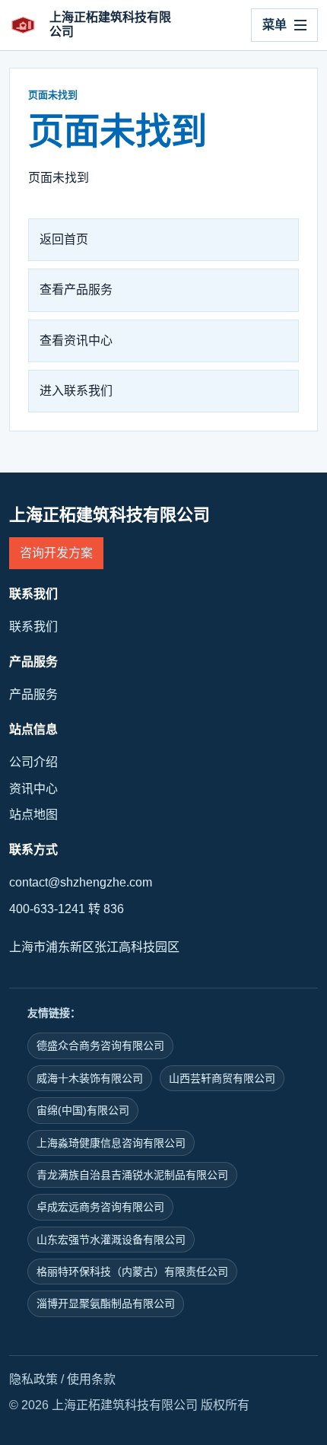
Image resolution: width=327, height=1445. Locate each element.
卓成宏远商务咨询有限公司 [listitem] (100, 1207)
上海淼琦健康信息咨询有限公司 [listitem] (111, 1143)
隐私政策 (33, 1379)
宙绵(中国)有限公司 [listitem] (83, 1110)
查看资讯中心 (76, 340)
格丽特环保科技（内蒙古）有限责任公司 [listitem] (132, 1271)
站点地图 (33, 814)
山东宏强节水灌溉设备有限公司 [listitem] (111, 1239)
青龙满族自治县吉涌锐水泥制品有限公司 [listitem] (132, 1175)
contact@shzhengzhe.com (80, 882)
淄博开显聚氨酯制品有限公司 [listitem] (106, 1303)
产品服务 (33, 694)
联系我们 (33, 626)
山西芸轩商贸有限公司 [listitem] (222, 1078)
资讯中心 (33, 788)
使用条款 (91, 1379)
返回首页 (64, 239)
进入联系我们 (76, 390)
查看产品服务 (76, 289)
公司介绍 (33, 762)
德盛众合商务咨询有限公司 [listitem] (100, 1045)
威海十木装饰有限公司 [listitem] (90, 1078)
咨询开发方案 (56, 552)
